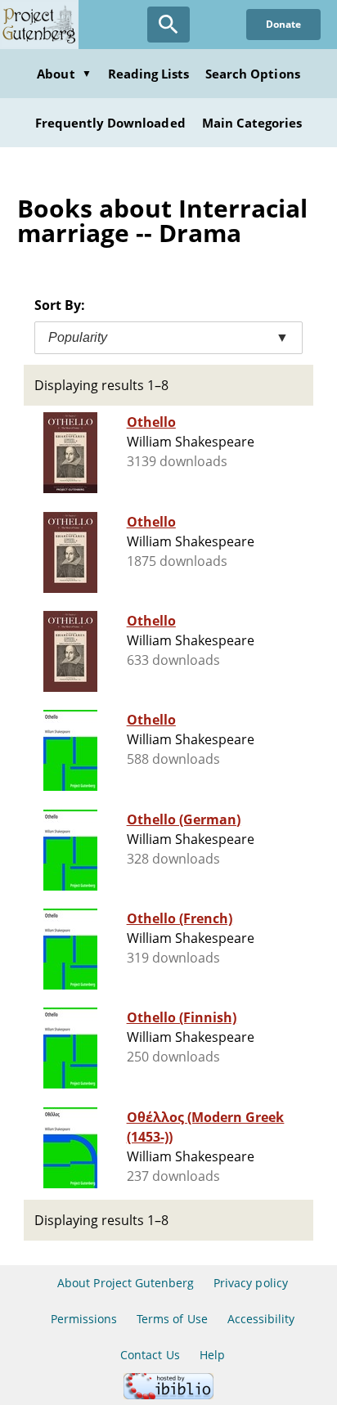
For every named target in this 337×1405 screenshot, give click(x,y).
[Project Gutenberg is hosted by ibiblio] (168, 1395)
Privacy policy (250, 1283)
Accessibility (261, 1318)
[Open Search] (168, 25)
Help (212, 1354)
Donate (283, 24)
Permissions (84, 1318)
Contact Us (149, 1354)
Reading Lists (149, 73)
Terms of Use (172, 1318)
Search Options (252, 73)
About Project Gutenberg (125, 1283)
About (64, 73)
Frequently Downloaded (110, 122)
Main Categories (252, 122)
